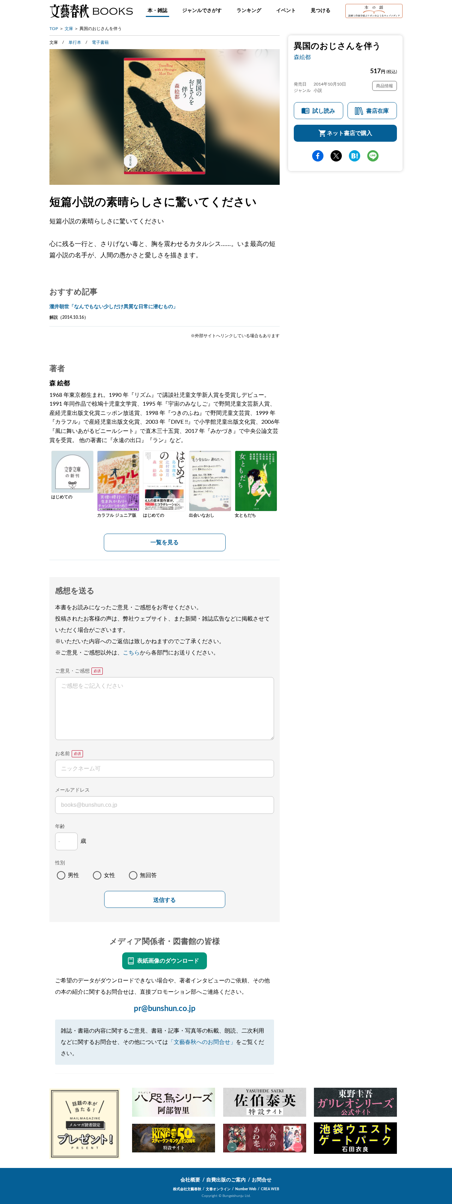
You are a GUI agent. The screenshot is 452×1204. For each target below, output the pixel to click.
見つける (321, 10)
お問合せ (262, 1179)
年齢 (60, 826)
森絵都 (302, 57)
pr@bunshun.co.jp (165, 1008)
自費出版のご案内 (226, 1179)
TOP (53, 29)
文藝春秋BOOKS (91, 11)
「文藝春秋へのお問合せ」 (202, 1042)
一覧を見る (164, 542)
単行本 (75, 42)
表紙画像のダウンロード (168, 961)
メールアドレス (72, 790)
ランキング (249, 10)
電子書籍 (100, 42)
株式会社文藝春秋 (187, 1189)
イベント (286, 10)
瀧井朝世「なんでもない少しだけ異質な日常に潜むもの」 (113, 306)
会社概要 (190, 1179)
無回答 (148, 875)
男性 (73, 875)
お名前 (62, 753)
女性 (109, 875)
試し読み (324, 111)
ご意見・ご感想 (72, 671)
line (373, 156)
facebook (317, 156)
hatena (354, 156)
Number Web (245, 1189)
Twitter (336, 156)
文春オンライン (218, 1189)
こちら (131, 653)
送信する (164, 900)
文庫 (69, 29)
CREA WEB (270, 1189)
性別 (60, 863)
